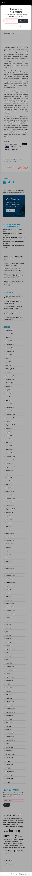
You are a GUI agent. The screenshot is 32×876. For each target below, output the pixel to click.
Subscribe (23, 21)
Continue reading (16, 26)
